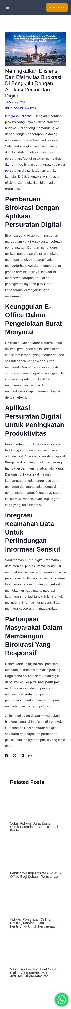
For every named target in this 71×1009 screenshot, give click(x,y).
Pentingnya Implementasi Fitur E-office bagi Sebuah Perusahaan (35, 875)
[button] (57, 7)
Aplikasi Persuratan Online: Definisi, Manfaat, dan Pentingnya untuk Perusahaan (33, 923)
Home (8, 107)
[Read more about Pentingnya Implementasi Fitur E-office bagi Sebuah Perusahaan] (35, 853)
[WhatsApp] (30, 755)
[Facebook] (6, 755)
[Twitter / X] (14, 755)
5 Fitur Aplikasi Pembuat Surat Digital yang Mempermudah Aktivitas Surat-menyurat (33, 972)
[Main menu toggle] (7, 7)
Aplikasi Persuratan (25, 107)
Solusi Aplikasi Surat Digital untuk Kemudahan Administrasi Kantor (34, 826)
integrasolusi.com (18, 116)
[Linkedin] (22, 755)
